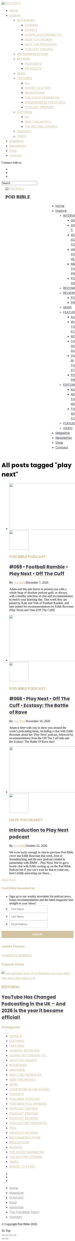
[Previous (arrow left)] (3, 1238)
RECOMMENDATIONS (32, 54)
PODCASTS (33, 63)
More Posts (8, 879)
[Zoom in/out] (14, 1235)
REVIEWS (23, 59)
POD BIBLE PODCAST (24, 1099)
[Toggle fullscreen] (10, 1235)
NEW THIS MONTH (38, 121)
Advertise (16, 1207)
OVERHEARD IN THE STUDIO (45, 102)
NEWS (21, 73)
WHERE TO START (38, 88)
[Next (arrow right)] (6, 1238)
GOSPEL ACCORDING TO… (44, 34)
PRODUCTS (33, 68)
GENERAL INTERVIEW (24, 1050)
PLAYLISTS (24, 131)
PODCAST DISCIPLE (39, 49)
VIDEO (21, 136)
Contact (15, 155)
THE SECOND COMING (41, 126)
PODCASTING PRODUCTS (28, 1123)
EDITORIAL (24, 112)
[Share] (6, 1235)
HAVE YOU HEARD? (38, 39)
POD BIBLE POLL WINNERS (28, 1103)
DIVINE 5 (31, 30)
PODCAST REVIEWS (23, 1118)
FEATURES (24, 78)
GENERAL (31, 25)
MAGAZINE (17, 1070)
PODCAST (16, 1197)
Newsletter (17, 146)
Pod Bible (20, 582)
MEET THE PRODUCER (41, 44)
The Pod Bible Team (24, 1212)
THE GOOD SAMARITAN (42, 97)
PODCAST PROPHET (39, 107)
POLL (12, 1128)
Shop (13, 150)
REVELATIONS (35, 92)
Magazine (16, 141)
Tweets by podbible (17, 955)
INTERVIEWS (26, 20)
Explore (15, 15)
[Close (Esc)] (3, 1235)
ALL (27, 83)
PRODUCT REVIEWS (23, 1132)
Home (13, 10)
